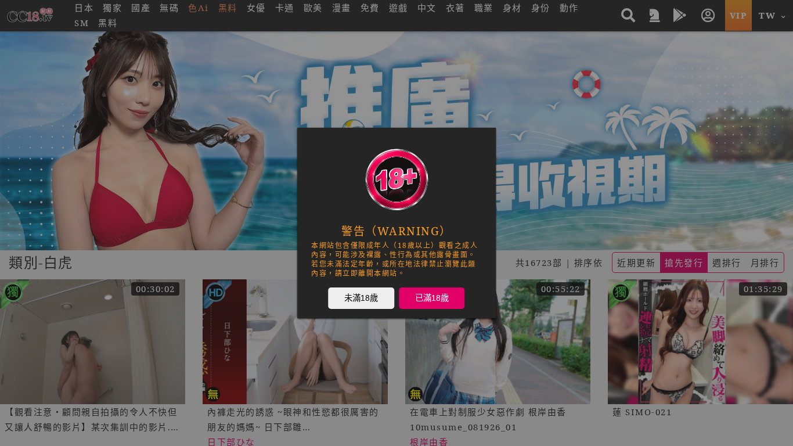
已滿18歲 (432, 297)
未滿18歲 (361, 297)
